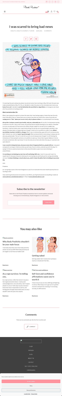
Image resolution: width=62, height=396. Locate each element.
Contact (31, 362)
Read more (5, 265)
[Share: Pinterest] (36, 39)
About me (31, 358)
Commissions (31, 370)
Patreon (31, 350)
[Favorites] (54, 11)
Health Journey (22, 31)
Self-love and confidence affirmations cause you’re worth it (43, 277)
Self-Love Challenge (31, 366)
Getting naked (38, 255)
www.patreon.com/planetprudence (13, 176)
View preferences (31, 390)
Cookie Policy (27, 394)
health (13, 31)
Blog (31, 354)
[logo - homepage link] (31, 7)
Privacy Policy (34, 394)
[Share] (6, 240)
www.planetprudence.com (36, 176)
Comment (32, 326)
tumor (31, 31)
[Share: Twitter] (31, 39)
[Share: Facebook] (26, 39)
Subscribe (48, 202)
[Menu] (5, 11)
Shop (31, 346)
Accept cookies (31, 381)
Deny (31, 386)
